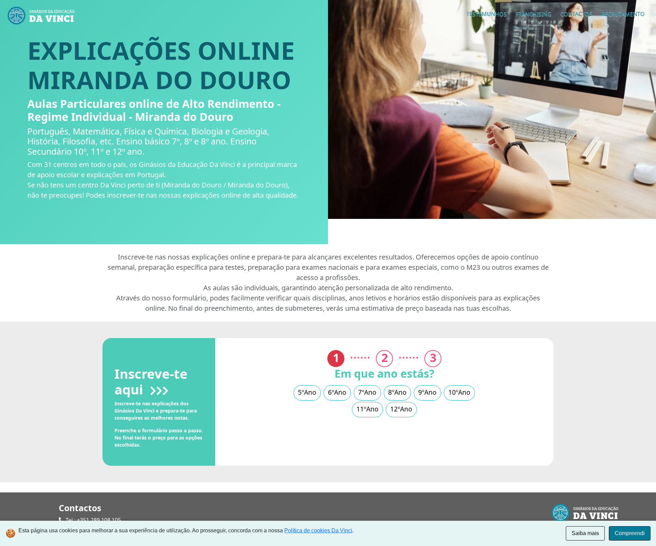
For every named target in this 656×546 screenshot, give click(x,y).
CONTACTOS (576, 14)
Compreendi (630, 533)
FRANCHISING (533, 14)
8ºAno (397, 392)
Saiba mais (585, 533)
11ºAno (367, 409)
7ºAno (367, 392)
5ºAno (307, 392)
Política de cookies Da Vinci (318, 530)
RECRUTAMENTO (623, 14)
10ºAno (459, 392)
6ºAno (337, 392)
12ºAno (401, 409)
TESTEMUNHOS (486, 14)
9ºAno (427, 392)
